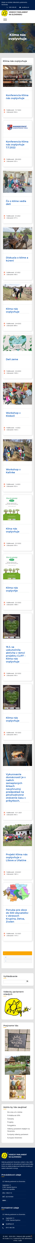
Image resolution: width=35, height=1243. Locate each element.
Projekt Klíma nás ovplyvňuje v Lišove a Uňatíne (17, 857)
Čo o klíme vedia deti (16, 202)
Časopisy (10, 1119)
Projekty (10, 1122)
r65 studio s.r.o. (7, 1238)
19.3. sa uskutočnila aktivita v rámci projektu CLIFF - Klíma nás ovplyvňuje (15, 654)
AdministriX (28, 1238)
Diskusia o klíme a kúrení (17, 259)
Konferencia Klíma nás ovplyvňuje (17, 97)
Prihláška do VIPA (13, 1115)
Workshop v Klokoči (13, 414)
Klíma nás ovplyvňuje (12, 310)
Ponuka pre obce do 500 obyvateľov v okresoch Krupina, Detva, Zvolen (17, 916)
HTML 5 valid (17, 1240)
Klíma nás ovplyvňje (12, 589)
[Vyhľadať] (27, 981)
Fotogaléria (11, 1125)
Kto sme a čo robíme (14, 1112)
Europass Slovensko (14, 1138)
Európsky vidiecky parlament (17, 1134)
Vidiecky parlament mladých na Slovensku (18, 1130)
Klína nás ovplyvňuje (12, 530)
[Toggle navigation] (5, 19)
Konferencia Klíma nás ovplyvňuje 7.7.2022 (17, 144)
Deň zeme (12, 359)
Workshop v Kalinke (13, 471)
